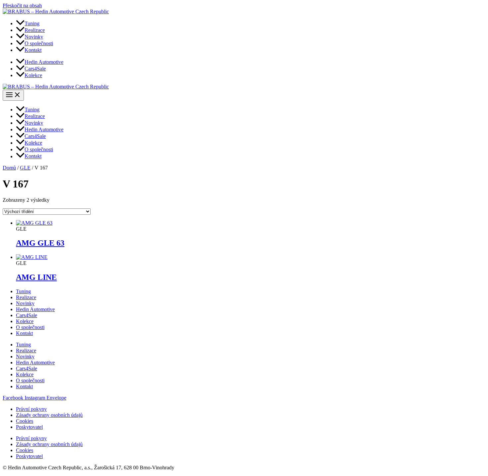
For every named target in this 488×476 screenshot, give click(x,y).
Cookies (24, 421)
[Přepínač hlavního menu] (13, 95)
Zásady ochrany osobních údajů (49, 415)
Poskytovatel (29, 427)
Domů (9, 168)
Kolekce (25, 321)
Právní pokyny (31, 409)
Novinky (25, 303)
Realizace (26, 297)
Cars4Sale (26, 315)
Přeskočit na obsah (22, 5)
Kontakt (24, 333)
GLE (25, 168)
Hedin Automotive (35, 309)
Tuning (23, 291)
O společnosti (30, 327)
